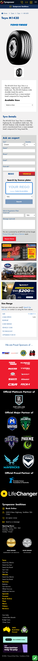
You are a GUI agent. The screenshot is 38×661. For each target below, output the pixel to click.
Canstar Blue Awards (8, 617)
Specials (5, 594)
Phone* (5, 154)
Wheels (5, 575)
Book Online (7, 599)
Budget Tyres (6, 620)
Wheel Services (7, 589)
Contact (5, 596)
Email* (5, 160)
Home (5, 13)
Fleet (4, 601)
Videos (5, 606)
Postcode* (6, 166)
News (4, 604)
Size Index (5, 615)
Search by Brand (7, 567)
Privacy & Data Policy (13, 656)
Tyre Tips (5, 572)
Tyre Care (5, 570)
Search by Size (7, 565)
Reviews (5, 609)
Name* (5, 148)
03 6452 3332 (11, 518)
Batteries (5, 584)
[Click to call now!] (22, 2)
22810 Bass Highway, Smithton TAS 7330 (19, 513)
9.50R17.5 (32, 314)
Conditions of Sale (24, 656)
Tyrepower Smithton (20, 6)
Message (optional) (9, 219)
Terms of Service (19, 234)
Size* (4, 142)
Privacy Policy (7, 234)
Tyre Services (6, 587)
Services (5, 582)
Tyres (4, 560)
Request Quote (9, 239)
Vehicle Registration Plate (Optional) (11, 212)
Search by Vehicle (8, 563)
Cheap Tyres (6, 622)
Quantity (28, 142)
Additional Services (8, 591)
